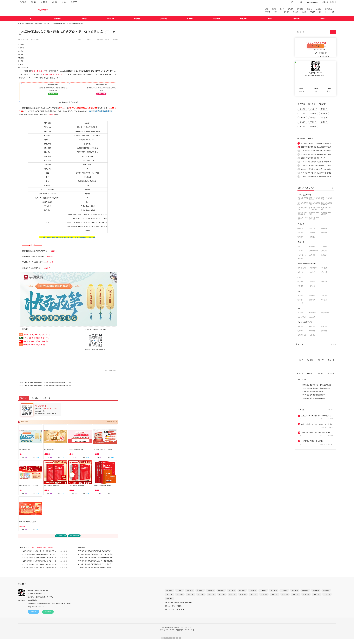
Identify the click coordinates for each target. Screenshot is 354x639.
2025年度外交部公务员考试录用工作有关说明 (316, 147)
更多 (333, 12)
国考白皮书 (27, 341)
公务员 (266, 9)
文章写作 (312, 300)
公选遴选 (318, 9)
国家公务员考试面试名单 (314, 218)
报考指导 (300, 242)
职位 (20, 338)
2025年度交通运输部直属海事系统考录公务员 (316, 154)
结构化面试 (313, 313)
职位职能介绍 (301, 255)
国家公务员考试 (39, 23)
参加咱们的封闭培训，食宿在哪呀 (312, 441)
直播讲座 (321, 360)
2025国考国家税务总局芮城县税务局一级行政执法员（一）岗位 (40, 561)
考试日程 (312, 237)
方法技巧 (312, 272)
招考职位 (324, 228)
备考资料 (311, 138)
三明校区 (313, 113)
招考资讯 (300, 360)
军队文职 (295, 12)
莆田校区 (324, 109)
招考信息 (301, 138)
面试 (299, 308)
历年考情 (312, 255)
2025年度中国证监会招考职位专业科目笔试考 (316, 169)
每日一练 (300, 272)
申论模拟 (312, 331)
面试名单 (296, 19)
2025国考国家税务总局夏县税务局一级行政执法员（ (95, 564)
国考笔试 (301, 104)
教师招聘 (290, 9)
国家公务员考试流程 (314, 203)
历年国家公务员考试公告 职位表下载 (36, 335)
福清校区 (302, 122)
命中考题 (312, 335)
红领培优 (26, 345)
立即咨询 (316, 46)
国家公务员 (328, 9)
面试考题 (324, 326)
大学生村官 (286, 12)
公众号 (79, 39)
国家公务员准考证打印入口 (314, 208)
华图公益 (177, 627)
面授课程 (57, 19)
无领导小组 (325, 313)
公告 (20, 335)
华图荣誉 (170, 627)
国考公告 (33, 547)
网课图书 (44, 345)
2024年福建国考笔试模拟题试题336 (313, 398)
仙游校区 (313, 126)
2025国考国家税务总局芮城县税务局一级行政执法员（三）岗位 (40, 554)
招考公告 (163, 19)
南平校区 (324, 113)
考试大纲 (312, 228)
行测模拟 (300, 331)
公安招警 (312, 12)
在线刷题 (84, 19)
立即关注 (318, 82)
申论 (299, 291)
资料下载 (331, 373)
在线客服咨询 (53, 94)
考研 (320, 12)
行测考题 (300, 326)
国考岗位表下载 (41, 547)
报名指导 (324, 251)
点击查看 (50, 262)
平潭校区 (313, 122)
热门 (20, 341)
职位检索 (216, 19)
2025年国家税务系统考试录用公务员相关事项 (316, 162)
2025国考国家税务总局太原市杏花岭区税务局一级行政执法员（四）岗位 (48, 385)
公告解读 (312, 246)
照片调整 (310, 360)
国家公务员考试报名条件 (326, 203)
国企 (326, 12)
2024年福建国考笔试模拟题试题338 (313, 395)
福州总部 (302, 109)
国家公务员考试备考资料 (306, 264)
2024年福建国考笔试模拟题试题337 (313, 391)
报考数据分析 (313, 251)
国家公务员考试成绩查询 (326, 213)
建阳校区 (324, 118)
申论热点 (300, 303)
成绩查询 (323, 19)
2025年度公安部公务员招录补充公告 (313, 158)
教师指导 (324, 268)
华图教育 (115, 39)
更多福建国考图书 (111, 421)
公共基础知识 (301, 268)
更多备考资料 (101, 94)
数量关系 (324, 282)
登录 (331, 2)
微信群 (89, 39)
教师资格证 (300, 9)
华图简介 (164, 627)
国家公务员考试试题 (304, 322)
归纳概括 (300, 295)
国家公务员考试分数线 (302, 218)
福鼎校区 (302, 118)
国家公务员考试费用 (314, 213)
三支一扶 (309, 9)
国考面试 (311, 104)
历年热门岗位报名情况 (40, 341)
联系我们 (189, 627)
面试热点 (312, 317)
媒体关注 (183, 627)
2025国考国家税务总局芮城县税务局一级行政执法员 (95, 554)
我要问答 (330, 409)
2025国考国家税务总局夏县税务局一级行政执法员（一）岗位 (40, 568)
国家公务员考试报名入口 (302, 203)
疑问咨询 (21, 48)
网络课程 (322, 104)
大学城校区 (313, 109)
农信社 (304, 12)
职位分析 (300, 251)
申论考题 (312, 326)
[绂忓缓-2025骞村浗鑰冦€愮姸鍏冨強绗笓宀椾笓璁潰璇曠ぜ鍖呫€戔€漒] (68, 299)
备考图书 (21, 44)
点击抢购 (50, 257)
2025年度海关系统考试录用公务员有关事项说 (316, 150)
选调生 (274, 9)
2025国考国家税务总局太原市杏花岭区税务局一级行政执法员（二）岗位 (48, 382)
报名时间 (190, 19)
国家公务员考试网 (38, 71)
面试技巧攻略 (301, 317)
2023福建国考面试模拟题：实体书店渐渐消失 (317, 388)
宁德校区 (302, 113)
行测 (299, 277)
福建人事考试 (29, 23)
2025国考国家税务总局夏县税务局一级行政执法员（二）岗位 (40, 564)
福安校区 (313, 118)
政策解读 (300, 258)
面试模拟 (324, 331)
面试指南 (300, 313)
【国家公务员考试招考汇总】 (53, 74)
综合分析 (312, 295)
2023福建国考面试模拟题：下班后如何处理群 (317, 385)
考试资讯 (47, 23)
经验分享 (324, 272)
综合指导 (324, 300)
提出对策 (300, 300)
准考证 (269, 19)
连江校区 (302, 126)
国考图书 (137, 19)
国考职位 (50, 547)
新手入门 (300, 246)
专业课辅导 (313, 268)
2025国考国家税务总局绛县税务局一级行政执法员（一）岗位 (40, 551)
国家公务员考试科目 (326, 208)
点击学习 (54, 251)
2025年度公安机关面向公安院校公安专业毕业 (316, 165)
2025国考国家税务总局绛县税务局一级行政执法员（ (95, 551)
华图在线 (110, 19)
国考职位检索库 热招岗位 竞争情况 (36, 338)
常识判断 (300, 282)
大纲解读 (324, 246)
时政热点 (300, 373)
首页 (31, 19)
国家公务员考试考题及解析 (302, 213)
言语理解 (312, 282)
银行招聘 (267, 12)
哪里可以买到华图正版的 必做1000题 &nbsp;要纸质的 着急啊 (321, 432)
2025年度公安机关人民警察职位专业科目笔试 (316, 143)
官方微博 (48, 612)
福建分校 (43, 10)
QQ (301, 2)
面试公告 (300, 232)
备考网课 (21, 51)
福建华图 (51, 115)
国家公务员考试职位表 (314, 198)
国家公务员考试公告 (302, 198)
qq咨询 (33, 612)
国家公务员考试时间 (302, 208)
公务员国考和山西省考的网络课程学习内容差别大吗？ (319, 416)
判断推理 (300, 286)
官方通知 (300, 237)
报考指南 (243, 19)
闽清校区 (324, 122)
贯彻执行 (324, 295)
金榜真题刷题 (35, 345)
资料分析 (312, 286)
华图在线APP (100, 39)
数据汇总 (324, 255)
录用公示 (324, 232)
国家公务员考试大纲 (326, 198)
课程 (20, 345)
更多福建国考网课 (74, 535)
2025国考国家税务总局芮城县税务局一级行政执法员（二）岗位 (40, 558)
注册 (334, 2)
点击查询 (47, 268)
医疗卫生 (276, 12)
